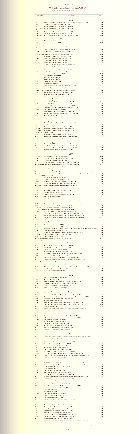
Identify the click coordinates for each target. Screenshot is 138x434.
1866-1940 (52, 11)
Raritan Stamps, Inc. (69, 4)
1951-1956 (64, 11)
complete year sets (91, 11)
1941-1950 (58, 11)
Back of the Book (82, 11)
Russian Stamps (46, 11)
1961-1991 (75, 11)
